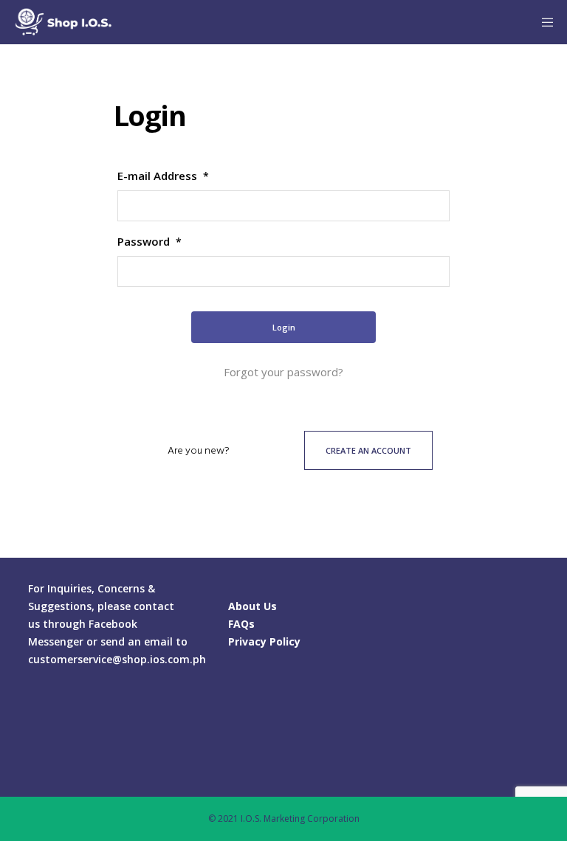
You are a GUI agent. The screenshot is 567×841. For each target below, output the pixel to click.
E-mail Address (163, 175)
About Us (252, 606)
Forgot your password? (283, 371)
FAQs (241, 624)
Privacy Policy (264, 641)
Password (149, 241)
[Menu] (542, 22)
